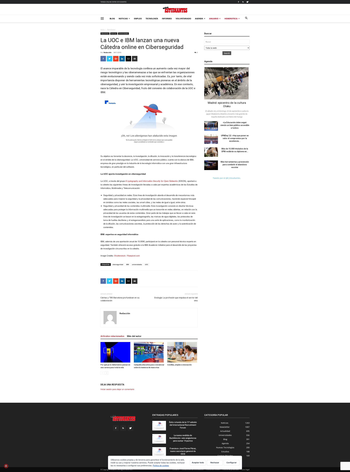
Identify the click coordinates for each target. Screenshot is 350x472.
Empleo (138, 18)
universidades (137, 264)
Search (227, 53)
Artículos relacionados (112, 336)
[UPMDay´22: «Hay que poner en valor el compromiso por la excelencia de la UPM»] (211, 139)
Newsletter (105, 33)
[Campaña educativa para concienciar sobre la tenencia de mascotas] (149, 352)
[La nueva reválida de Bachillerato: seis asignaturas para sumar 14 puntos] (159, 439)
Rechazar (214, 462)
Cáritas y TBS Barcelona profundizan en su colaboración (119, 299)
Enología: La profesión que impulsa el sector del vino (176, 299)
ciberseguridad (118, 264)
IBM (127, 264)
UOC (146, 264)
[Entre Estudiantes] (175, 9)
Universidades (123, 33)
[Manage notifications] (6, 466)
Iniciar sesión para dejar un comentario (117, 389)
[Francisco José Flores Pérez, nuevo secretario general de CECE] (159, 452)
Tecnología (152, 18)
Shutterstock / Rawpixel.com (127, 255)
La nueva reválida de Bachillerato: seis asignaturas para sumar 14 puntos (182, 438)
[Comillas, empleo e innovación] (182, 352)
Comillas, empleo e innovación (179, 365)
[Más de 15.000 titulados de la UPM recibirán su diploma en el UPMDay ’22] (211, 152)
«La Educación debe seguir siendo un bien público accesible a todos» (234, 125)
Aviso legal (245, 469)
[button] (246, 18)
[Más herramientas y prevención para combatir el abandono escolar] (211, 165)
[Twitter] (247, 2)
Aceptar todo (198, 462)
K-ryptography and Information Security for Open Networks (152, 180)
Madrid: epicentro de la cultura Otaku (227, 104)
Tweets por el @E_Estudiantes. (227, 178)
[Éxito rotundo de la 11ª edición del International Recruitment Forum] (159, 425)
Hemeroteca (230, 18)
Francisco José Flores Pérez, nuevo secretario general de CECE (183, 451)
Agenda (199, 18)
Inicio (102, 29)
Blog (112, 18)
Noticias (123, 18)
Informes (167, 18)
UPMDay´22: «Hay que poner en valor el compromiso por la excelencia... (235, 138)
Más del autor (134, 336)
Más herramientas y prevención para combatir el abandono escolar (235, 164)
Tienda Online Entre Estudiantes (113, 2)
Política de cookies (161, 465)
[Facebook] (238, 2)
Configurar (231, 462)
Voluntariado (183, 18)
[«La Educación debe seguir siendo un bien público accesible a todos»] (211, 126)
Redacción (107, 52)
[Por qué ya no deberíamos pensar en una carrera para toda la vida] (115, 352)
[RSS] (243, 2)
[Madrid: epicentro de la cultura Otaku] (227, 83)
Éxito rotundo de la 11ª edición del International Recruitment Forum (183, 425)
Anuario (213, 18)
